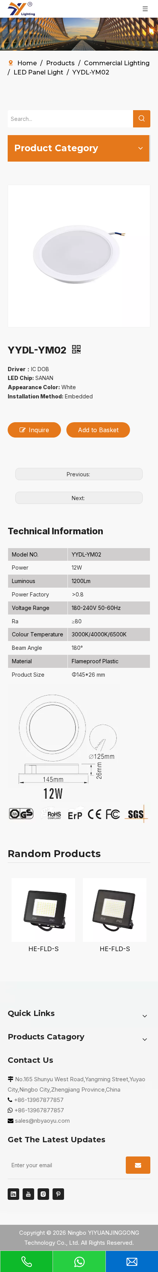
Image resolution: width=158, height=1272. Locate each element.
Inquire (39, 430)
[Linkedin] (13, 1194)
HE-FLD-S (43, 949)
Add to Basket (98, 430)
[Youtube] (28, 1194)
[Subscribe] (138, 1165)
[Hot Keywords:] (141, 118)
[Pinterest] (58, 1194)
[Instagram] (43, 1194)
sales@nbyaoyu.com (42, 1120)
